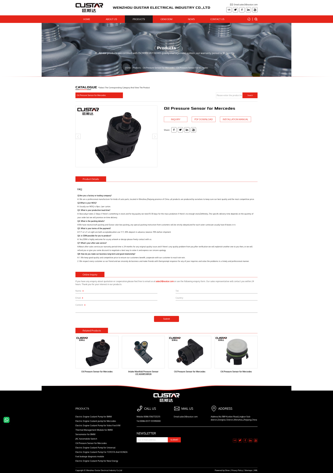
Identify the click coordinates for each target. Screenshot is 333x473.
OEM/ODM (166, 19)
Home (86, 19)
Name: (79, 291)
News (191, 19)
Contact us (217, 19)
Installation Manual (235, 119)
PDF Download (203, 119)
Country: (180, 298)
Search (250, 95)
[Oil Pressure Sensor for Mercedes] (116, 136)
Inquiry (175, 119)
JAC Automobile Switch (86, 438)
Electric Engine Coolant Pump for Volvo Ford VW (97, 425)
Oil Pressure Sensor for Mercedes (158, 67)
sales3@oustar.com (165, 281)
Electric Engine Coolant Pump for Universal (95, 447)
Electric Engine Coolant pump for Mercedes (95, 421)
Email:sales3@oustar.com (244, 4)
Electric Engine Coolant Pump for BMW (93, 416)
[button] (78, 136)
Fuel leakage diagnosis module (89, 456)
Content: (80, 305)
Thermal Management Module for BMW (94, 430)
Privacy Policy (237, 470)
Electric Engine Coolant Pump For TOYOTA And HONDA (101, 452)
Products (139, 19)
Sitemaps (248, 470)
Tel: (177, 291)
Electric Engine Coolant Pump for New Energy (96, 461)
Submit (166, 319)
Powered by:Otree (222, 470)
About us (111, 19)
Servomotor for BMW (85, 434)
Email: (79, 298)
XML (256, 470)
